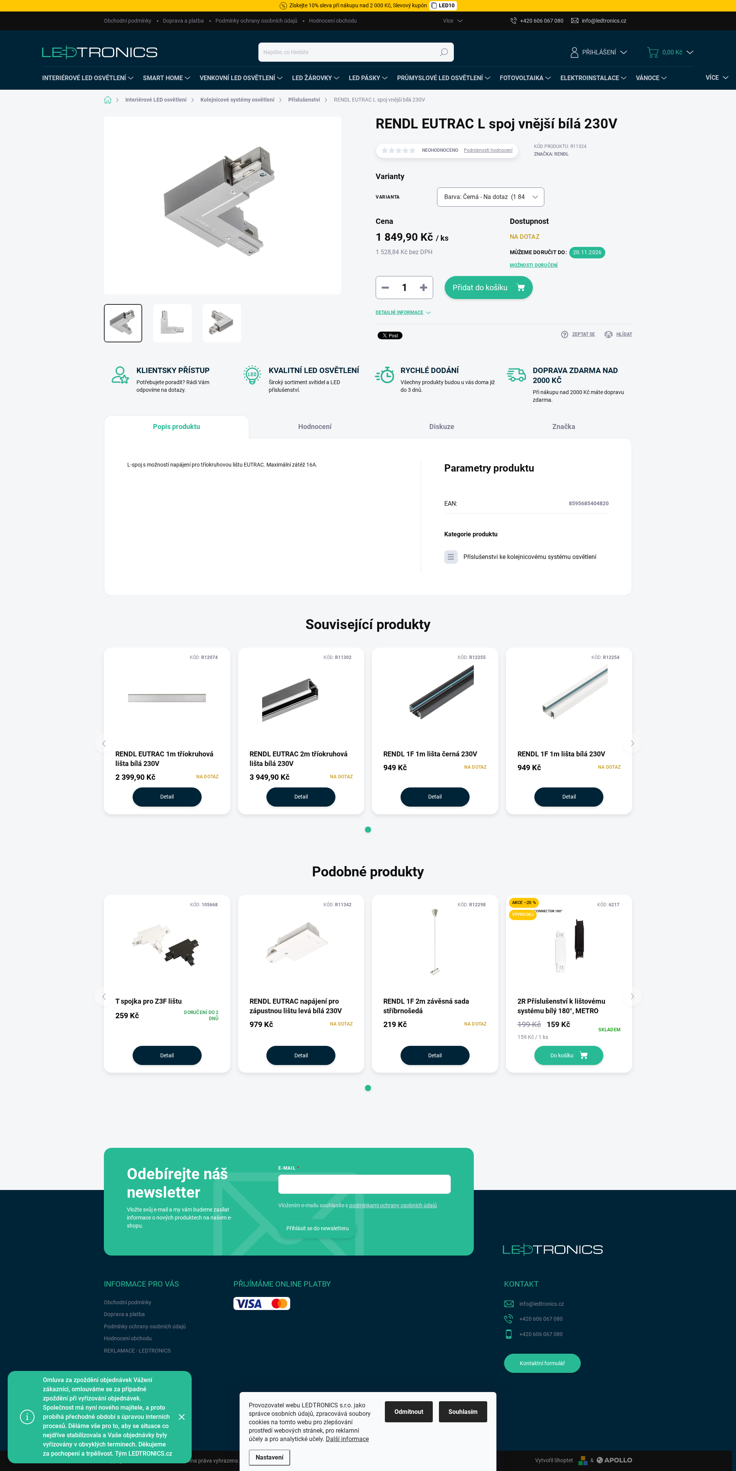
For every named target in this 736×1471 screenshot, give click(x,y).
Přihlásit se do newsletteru (317, 1228)
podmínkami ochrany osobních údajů (393, 1205)
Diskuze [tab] (441, 426)
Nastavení (269, 1457)
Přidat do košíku (480, 287)
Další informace (347, 1439)
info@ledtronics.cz (541, 1304)
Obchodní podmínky (127, 21)
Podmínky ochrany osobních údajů (256, 21)
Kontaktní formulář (542, 1363)
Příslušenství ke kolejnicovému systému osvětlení (529, 556)
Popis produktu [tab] (176, 426)
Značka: (551, 154)
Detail (167, 797)
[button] (368, 829)
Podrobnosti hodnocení (488, 150)
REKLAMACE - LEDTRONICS (137, 1351)
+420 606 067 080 (541, 1319)
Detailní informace (399, 312)
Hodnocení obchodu (333, 21)
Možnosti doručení (534, 265)
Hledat (444, 52)
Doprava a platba (183, 21)
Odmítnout (408, 1411)
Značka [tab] (563, 426)
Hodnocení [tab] (315, 426)
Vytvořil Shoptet (554, 1460)
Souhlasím (463, 1411)
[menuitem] (88, 78)
